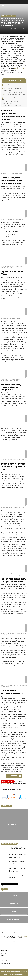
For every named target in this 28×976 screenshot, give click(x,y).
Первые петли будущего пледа (13, 92)
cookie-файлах (24, 936)
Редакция (3, 957)
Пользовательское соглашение (8, 960)
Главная (2, 5)
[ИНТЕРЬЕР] (14, 896)
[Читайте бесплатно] (14, 824)
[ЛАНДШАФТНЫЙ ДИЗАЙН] (14, 919)
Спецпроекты (4, 952)
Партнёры (3, 955)
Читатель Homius (15, 28)
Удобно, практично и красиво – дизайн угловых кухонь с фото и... (17, 849)
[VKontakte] (14, 940)
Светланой (19, 69)
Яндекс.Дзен (5, 783)
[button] (26, 2)
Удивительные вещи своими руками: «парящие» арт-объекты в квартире (17, 870)
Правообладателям (5, 963)
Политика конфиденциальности (8, 961)
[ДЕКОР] (14, 911)
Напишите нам (4, 948)
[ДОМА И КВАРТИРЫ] (14, 903)
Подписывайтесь (7, 781)
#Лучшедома (5, 15)
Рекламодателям (5, 950)
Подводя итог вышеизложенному (11, 105)
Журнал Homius (4, 953)
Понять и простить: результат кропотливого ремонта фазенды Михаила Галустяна (18, 856)
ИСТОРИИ (13, 15)
